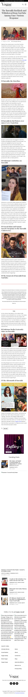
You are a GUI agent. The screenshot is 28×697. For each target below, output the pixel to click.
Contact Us (17, 655)
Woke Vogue (21, 582)
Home (16, 649)
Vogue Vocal (18, 421)
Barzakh (24, 60)
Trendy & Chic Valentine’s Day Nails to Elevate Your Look (17, 579)
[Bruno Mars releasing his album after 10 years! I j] (20, 634)
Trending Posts (13, 467)
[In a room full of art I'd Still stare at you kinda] (20, 621)
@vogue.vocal (19, 612)
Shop (16, 659)
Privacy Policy (18, 668)
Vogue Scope (4, 662)
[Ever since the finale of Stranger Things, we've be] (7, 621)
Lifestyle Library (17, 41)
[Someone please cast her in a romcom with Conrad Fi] (7, 634)
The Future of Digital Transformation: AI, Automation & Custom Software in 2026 (15, 463)
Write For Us (18, 665)
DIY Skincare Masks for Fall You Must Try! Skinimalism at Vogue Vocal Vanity (17, 599)
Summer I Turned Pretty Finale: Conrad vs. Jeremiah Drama (13, 570)
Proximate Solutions (19, 693)
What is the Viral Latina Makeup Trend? (18, 589)
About (16, 652)
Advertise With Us (19, 662)
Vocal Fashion (4, 652)
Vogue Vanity (21, 602)
